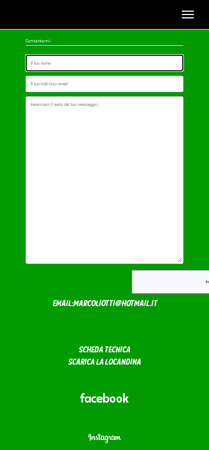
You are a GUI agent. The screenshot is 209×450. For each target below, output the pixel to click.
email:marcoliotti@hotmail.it (104, 304)
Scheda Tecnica (104, 350)
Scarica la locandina (104, 363)
